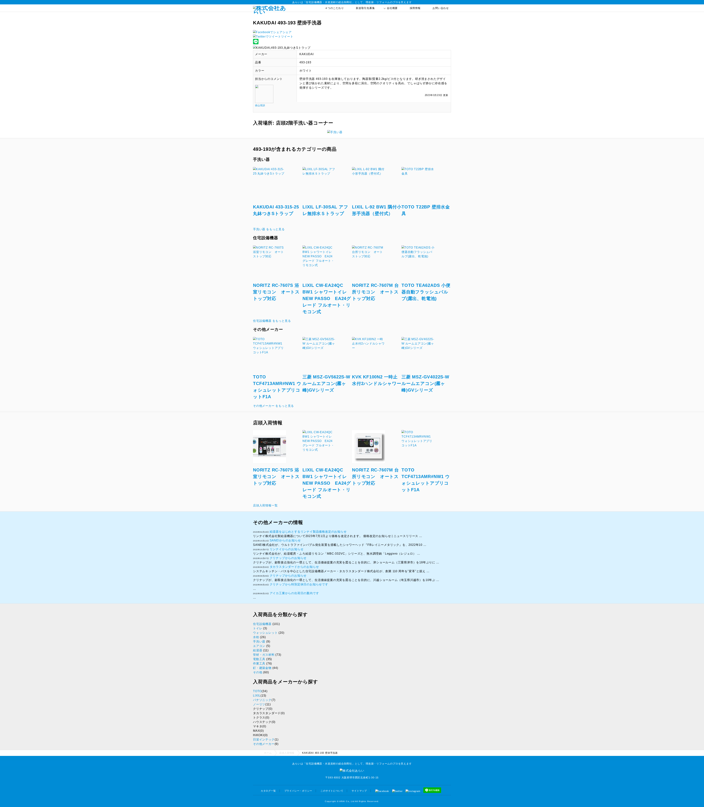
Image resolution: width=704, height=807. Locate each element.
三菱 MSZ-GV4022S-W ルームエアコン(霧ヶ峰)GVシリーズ (425, 383)
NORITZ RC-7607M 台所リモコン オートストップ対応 (375, 292)
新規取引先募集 (365, 8)
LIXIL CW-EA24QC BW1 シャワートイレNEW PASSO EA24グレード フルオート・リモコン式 (326, 298)
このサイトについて (331, 790)
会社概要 (392, 8)
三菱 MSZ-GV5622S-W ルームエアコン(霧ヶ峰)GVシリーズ (326, 383)
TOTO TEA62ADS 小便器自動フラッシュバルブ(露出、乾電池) (426, 292)
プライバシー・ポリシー (298, 790)
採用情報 (415, 8)
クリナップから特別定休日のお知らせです (299, 584)
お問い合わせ (440, 8)
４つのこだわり (334, 8)
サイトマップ (359, 790)
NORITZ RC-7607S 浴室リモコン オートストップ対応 (276, 292)
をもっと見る (269, 229)
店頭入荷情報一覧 (265, 505)
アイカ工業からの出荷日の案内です (294, 593)
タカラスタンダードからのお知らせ (294, 566)
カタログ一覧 (268, 790)
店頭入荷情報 (286, 753)
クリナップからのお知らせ (288, 558)
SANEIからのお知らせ (285, 540)
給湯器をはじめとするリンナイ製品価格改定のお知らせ (308, 531)
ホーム (268, 753)
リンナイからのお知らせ (287, 549)
